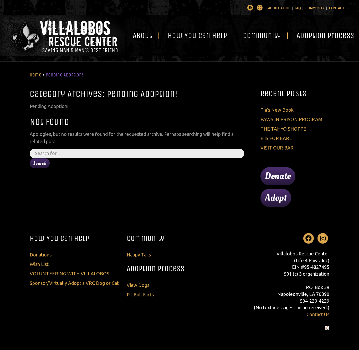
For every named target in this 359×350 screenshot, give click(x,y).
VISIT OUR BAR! (277, 147)
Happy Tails (139, 254)
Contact (337, 8)
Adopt (276, 197)
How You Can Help (197, 35)
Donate (278, 176)
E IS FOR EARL (276, 138)
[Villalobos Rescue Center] (62, 35)
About (142, 35)
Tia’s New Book (277, 109)
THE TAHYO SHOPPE (283, 128)
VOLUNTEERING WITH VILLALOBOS (69, 273)
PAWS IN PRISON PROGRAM (291, 119)
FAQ (298, 8)
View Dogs (138, 285)
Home (36, 75)
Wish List (39, 264)
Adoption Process (155, 268)
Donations (41, 254)
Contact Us (317, 314)
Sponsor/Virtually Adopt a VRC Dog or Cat (74, 283)
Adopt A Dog (279, 8)
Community (315, 8)
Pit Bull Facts (140, 294)
